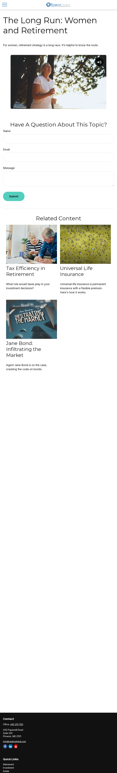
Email (6, 149)
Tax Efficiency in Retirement (25, 271)
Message (9, 168)
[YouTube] (16, 746)
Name (7, 131)
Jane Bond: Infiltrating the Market (23, 349)
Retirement (8, 764)
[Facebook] (5, 746)
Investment (8, 767)
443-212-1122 (16, 724)
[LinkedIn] (10, 746)
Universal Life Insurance (76, 271)
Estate (6, 771)
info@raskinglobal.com (14, 741)
